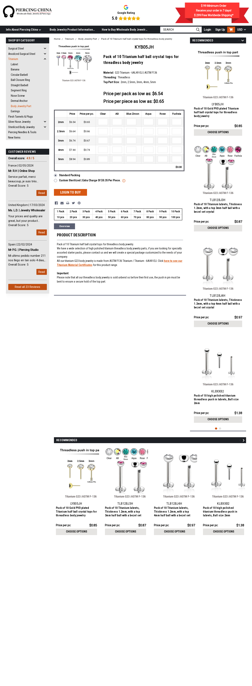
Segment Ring (19, 90)
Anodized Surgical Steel (21, 54)
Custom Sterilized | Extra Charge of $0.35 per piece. (90, 180)
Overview (64, 226)
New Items (14, 137)
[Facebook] (56, 203)
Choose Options (218, 132)
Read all (27, 287)
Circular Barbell (19, 75)
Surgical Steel (16, 48)
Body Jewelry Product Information (71, 29)
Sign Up (220, 29)
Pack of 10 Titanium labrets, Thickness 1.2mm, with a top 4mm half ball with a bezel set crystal (218, 303)
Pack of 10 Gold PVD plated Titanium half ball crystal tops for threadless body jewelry (216, 112)
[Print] (67, 203)
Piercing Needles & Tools (22, 132)
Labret (14, 64)
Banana (15, 69)
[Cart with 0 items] (231, 30)
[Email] (62, 203)
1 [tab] (216, 429)
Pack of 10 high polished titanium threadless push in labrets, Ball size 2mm (216, 399)
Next (242, 41)
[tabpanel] (218, 92)
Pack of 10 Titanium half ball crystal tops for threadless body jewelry (136, 39)
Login (207, 29)
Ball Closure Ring (20, 80)
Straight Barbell (19, 85)
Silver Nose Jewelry (19, 122)
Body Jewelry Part (21, 106)
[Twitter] (73, 203)
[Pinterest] (79, 203)
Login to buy (70, 192)
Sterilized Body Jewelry (21, 127)
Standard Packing (69, 175)
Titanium (13, 59)
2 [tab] (220, 429)
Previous (239, 41)
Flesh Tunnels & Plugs (20, 116)
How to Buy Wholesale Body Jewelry (124, 29)
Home (57, 39)
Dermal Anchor (19, 101)
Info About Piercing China (22, 29)
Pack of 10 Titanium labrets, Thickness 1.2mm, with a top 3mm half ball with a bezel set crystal (218, 208)
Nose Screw (18, 95)
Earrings (15, 111)
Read (41, 193)
